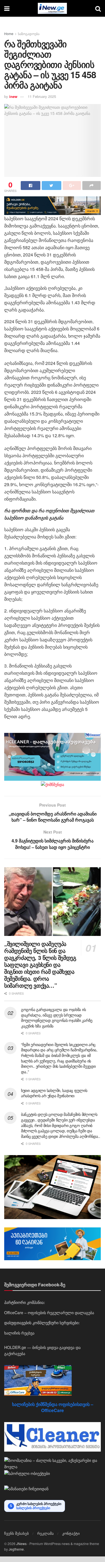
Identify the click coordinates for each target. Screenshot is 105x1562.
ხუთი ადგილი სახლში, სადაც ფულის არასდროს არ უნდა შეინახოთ (54, 1093)
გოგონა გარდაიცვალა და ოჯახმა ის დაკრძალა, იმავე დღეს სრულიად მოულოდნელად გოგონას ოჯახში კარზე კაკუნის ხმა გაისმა (56, 1018)
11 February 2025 (42, 96)
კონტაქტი (71, 1533)
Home (8, 33)
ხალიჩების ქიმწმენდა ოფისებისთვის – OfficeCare (52, 1407)
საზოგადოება (28, 33)
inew (13, 96)
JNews (21, 1543)
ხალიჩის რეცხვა (19, 1333)
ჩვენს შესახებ (16, 1533)
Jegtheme (16, 1549)
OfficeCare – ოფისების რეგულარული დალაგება (49, 1312)
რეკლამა (45, 1533)
